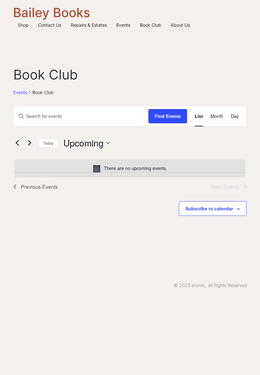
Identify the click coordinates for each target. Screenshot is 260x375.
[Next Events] (29, 143)
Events (123, 25)
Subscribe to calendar (209, 208)
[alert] (130, 168)
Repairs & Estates (89, 25)
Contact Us (49, 25)
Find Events (168, 116)
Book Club (150, 25)
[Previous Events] (17, 143)
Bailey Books (51, 12)
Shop (23, 25)
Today (48, 143)
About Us (180, 25)
